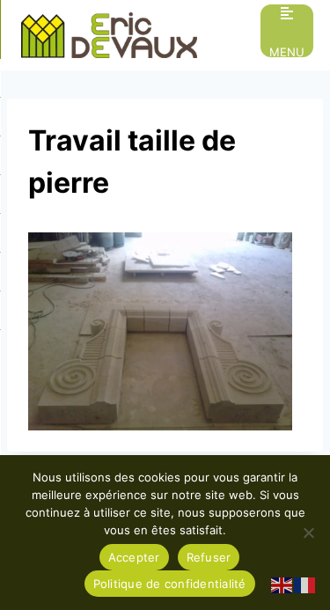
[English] (282, 584)
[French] (305, 584)
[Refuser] (308, 532)
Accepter (134, 557)
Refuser (209, 557)
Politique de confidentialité (169, 584)
